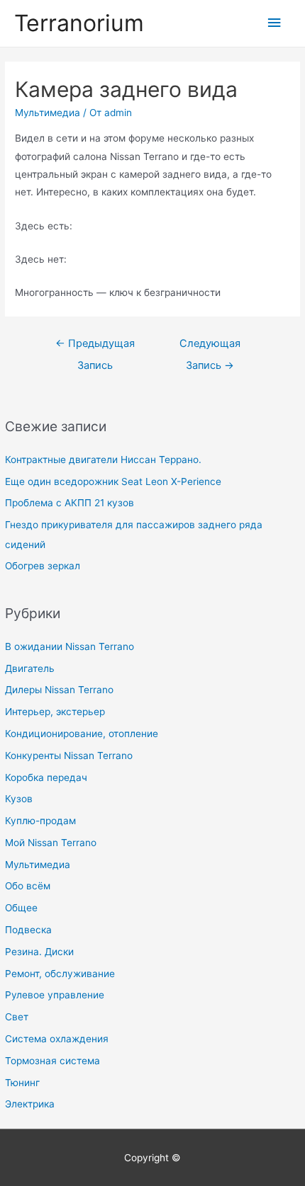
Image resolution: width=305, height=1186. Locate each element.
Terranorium (79, 23)
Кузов (19, 798)
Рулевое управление (54, 994)
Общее (21, 907)
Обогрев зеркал (42, 565)
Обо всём (27, 885)
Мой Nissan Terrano (50, 842)
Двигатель (30, 668)
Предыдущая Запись (95, 347)
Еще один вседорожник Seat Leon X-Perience (113, 481)
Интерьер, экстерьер (55, 711)
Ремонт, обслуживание (60, 973)
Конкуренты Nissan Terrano (69, 755)
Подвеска (28, 929)
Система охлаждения (57, 1038)
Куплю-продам (40, 820)
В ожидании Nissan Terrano (69, 646)
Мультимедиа (37, 864)
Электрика (30, 1104)
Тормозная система (52, 1060)
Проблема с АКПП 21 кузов (69, 502)
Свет (16, 1016)
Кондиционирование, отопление (81, 733)
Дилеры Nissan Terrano (59, 689)
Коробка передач (46, 777)
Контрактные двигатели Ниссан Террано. (103, 459)
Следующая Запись (209, 347)
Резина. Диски (39, 951)
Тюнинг (22, 1082)
